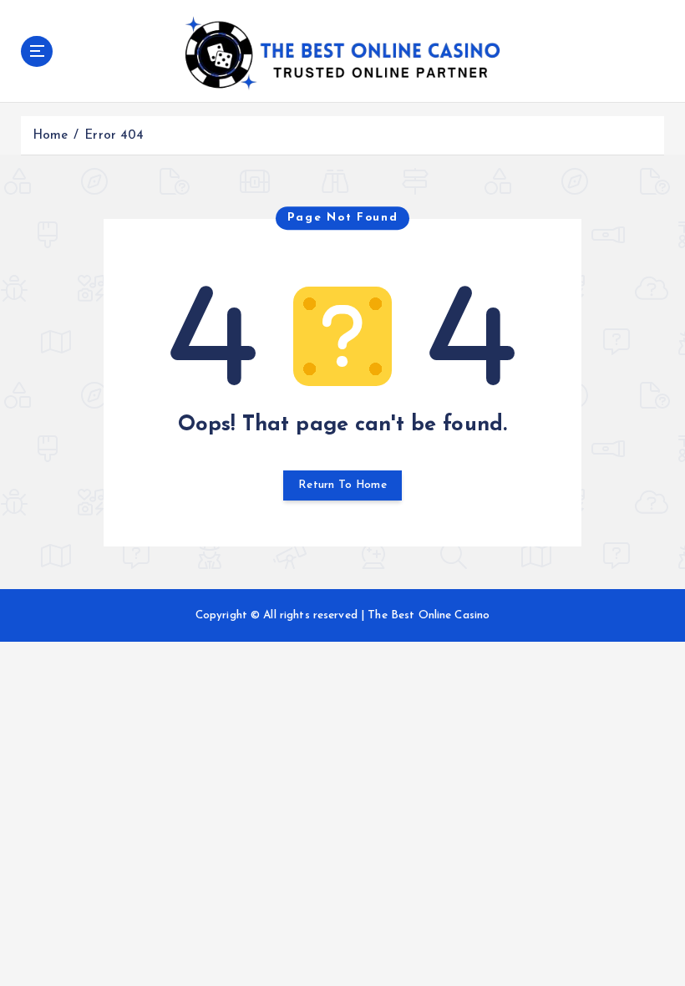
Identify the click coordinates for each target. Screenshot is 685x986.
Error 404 (114, 136)
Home (50, 136)
